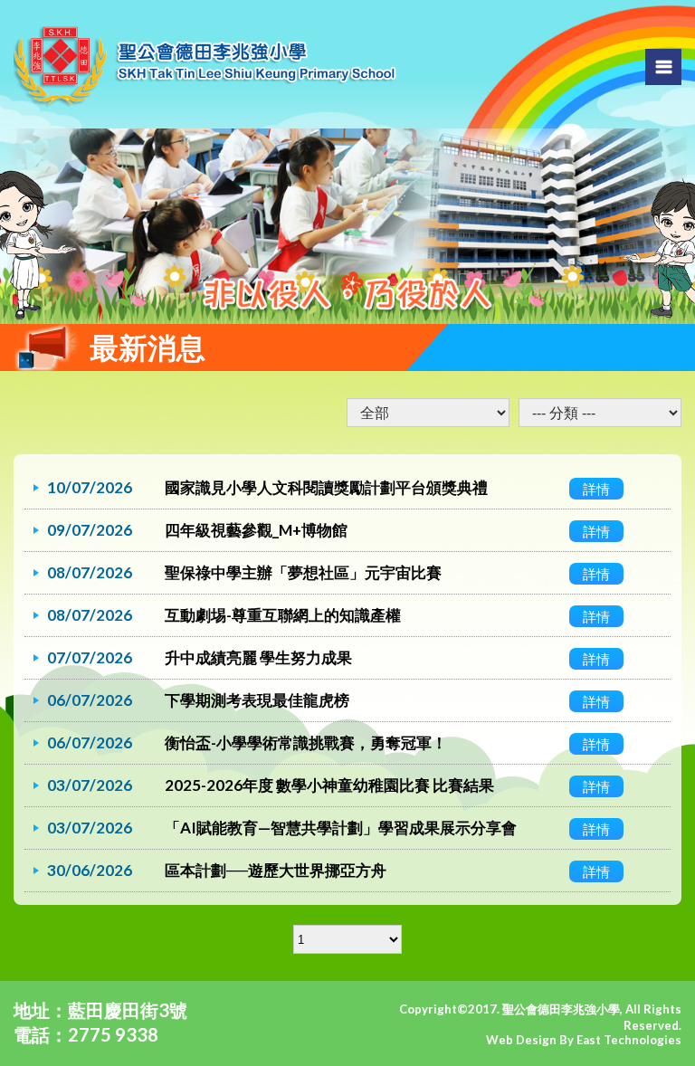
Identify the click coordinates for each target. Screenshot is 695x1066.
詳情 (596, 489)
